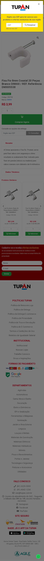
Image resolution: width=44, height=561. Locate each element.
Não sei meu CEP (11, 28)
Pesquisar (31, 25)
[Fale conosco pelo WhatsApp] (38, 556)
